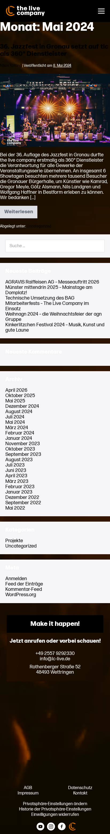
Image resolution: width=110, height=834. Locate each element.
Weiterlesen (20, 213)
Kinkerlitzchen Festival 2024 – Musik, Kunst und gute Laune (54, 327)
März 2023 (16, 481)
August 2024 (18, 411)
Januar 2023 (18, 492)
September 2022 (23, 503)
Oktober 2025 (20, 395)
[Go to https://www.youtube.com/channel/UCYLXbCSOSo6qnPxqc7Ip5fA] (40, 827)
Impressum (28, 793)
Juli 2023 (15, 465)
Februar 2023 (19, 487)
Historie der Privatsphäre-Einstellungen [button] (55, 809)
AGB (28, 787)
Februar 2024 (19, 433)
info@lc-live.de (55, 659)
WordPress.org (20, 595)
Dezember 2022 (22, 497)
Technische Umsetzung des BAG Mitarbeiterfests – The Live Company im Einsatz (47, 303)
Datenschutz (80, 787)
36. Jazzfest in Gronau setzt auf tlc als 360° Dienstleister (54, 50)
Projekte (14, 541)
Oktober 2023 (20, 449)
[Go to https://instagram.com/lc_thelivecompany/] (51, 827)
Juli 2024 (14, 417)
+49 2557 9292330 (55, 653)
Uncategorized (39, 226)
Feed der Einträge (24, 584)
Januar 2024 (18, 438)
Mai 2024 (15, 422)
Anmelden (16, 578)
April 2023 (16, 476)
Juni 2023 (15, 470)
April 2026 (16, 390)
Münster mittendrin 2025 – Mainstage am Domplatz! (48, 290)
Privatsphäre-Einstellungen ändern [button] (55, 803)
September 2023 (23, 454)
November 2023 (22, 444)
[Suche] (97, 246)
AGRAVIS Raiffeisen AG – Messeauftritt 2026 (52, 282)
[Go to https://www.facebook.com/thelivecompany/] (62, 827)
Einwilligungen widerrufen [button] (55, 814)
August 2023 (19, 460)
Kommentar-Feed (23, 589)
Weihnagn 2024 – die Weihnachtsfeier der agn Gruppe (53, 316)
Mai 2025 (15, 401)
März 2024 (16, 427)
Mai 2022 (15, 508)
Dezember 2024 (22, 406)
